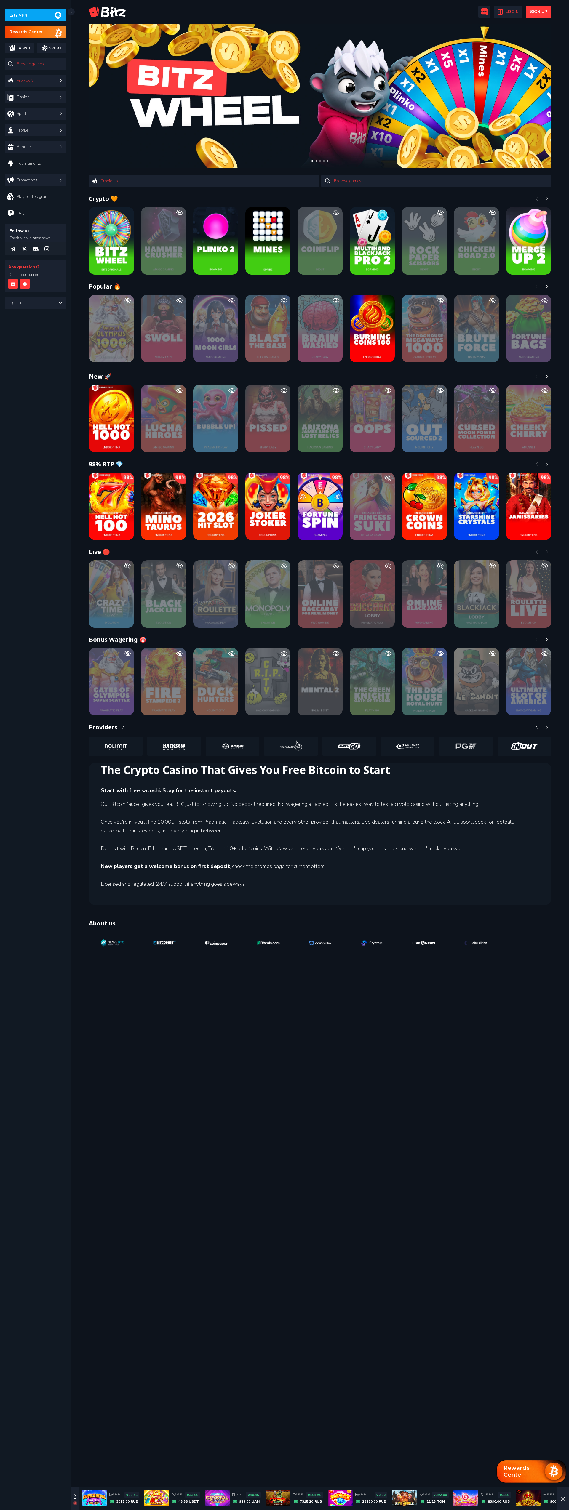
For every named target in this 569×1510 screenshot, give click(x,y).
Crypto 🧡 (103, 199)
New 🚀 (100, 376)
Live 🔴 (99, 552)
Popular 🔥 (105, 286)
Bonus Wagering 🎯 (118, 639)
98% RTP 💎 (106, 464)
